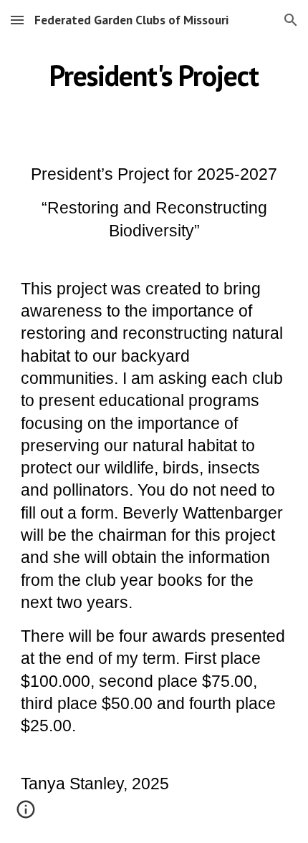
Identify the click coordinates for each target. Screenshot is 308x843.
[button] (17, 19)
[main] (154, 75)
